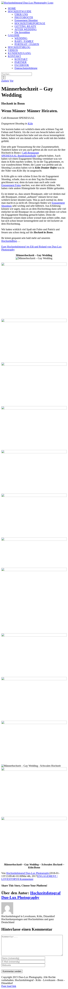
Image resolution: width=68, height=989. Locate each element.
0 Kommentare (25, 879)
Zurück (5, 80)
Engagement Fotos (11, 185)
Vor (11, 80)
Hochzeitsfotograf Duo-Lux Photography (27, 873)
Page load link (8, 986)
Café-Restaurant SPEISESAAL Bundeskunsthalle (20, 154)
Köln (30, 123)
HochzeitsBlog (9, 241)
